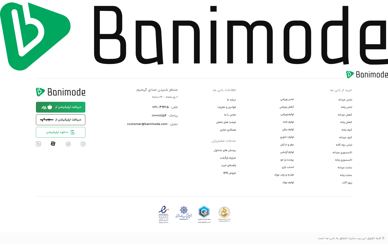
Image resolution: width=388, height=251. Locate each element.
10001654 (159, 116)
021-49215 (160, 107)
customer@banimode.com (147, 124)
